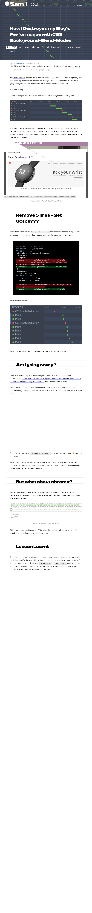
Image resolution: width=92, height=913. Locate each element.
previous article (19, 78)
